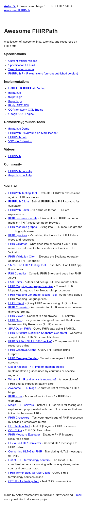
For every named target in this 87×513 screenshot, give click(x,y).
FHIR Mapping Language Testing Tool (32, 294)
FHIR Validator (17, 243)
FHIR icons (15, 396)
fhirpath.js (14, 92)
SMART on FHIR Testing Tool (27, 265)
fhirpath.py (15, 101)
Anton (10, 6)
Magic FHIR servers (21, 404)
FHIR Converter (18, 307)
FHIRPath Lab (17, 137)
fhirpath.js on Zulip (20, 175)
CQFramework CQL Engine (25, 109)
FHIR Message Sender (23, 358)
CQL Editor (15, 430)
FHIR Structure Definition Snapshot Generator (37, 332)
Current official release (22, 60)
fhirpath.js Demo (18, 128)
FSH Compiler (17, 273)
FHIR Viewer (16, 315)
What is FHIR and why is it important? (32, 379)
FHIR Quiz (15, 320)
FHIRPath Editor (18, 209)
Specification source (21, 69)
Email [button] (78, 494)
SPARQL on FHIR (19, 328)
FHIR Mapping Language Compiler (30, 286)
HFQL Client (16, 303)
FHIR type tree (17, 235)
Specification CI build (21, 65)
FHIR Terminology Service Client (29, 472)
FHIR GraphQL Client (22, 349)
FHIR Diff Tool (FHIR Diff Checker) (30, 341)
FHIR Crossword (19, 417)
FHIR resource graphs (22, 226)
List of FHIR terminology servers (29, 460)
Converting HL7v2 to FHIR (25, 451)
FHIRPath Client (18, 201)
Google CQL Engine (21, 113)
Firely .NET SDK (18, 105)
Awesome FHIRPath (17, 10)
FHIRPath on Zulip (20, 171)
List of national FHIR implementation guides (36, 366)
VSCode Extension (20, 141)
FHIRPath (14, 156)
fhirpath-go (15, 96)
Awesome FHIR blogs (22, 387)
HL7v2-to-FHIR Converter (24, 443)
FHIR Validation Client (22, 256)
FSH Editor (15, 282)
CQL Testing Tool (19, 426)
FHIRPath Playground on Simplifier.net (32, 132)
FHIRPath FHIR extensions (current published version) (43, 73)
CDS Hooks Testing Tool (23, 481)
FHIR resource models (22, 218)
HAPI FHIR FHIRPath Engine (26, 88)
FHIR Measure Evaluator (24, 434)
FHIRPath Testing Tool (22, 193)
